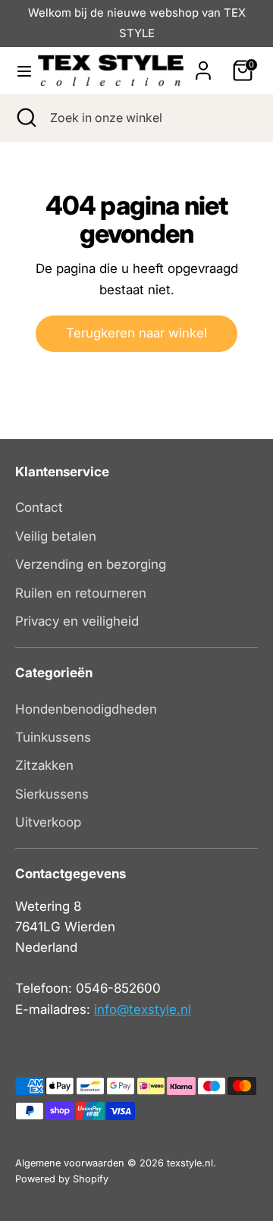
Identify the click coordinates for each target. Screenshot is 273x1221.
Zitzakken (44, 765)
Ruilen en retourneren (80, 593)
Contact (39, 507)
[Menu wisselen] (19, 70)
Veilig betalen (55, 536)
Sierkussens (52, 794)
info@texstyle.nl (142, 1009)
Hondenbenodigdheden (86, 709)
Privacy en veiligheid (77, 621)
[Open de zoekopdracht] (25, 117)
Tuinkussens (53, 737)
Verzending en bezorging (90, 564)
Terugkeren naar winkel (136, 333)
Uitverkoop (48, 822)
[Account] (203, 65)
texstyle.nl (190, 1163)
